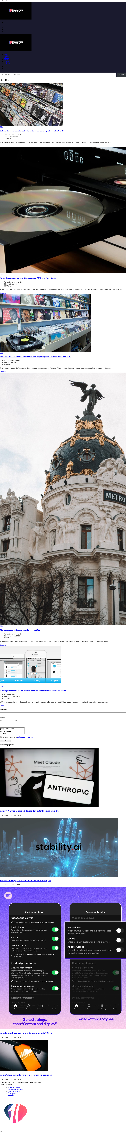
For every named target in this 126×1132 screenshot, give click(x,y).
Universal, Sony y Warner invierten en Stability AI (25, 880)
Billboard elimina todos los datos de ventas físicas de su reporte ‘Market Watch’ (32, 131)
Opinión (6, 61)
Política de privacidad (14, 1088)
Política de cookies (13, 1091)
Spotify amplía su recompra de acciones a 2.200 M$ (26, 1033)
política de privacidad (25, 737)
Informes (6, 58)
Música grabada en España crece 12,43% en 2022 (20, 630)
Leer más (3, 146)
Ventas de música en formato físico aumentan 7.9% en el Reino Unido (28, 278)
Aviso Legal (11, 1093)
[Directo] (12, 730)
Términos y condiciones (15, 1089)
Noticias (6, 56)
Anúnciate (7, 63)
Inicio (5, 54)
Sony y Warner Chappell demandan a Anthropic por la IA (29, 811)
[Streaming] (12, 733)
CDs (1, 127)
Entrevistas (7, 59)
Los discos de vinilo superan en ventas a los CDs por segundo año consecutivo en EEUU (35, 357)
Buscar (2, 71)
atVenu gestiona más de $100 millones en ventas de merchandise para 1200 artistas (33, 690)
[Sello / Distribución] (12, 732)
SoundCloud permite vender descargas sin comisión (26, 1075)
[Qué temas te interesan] (12, 728)
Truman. (16, 1084)
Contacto (10, 1095)
